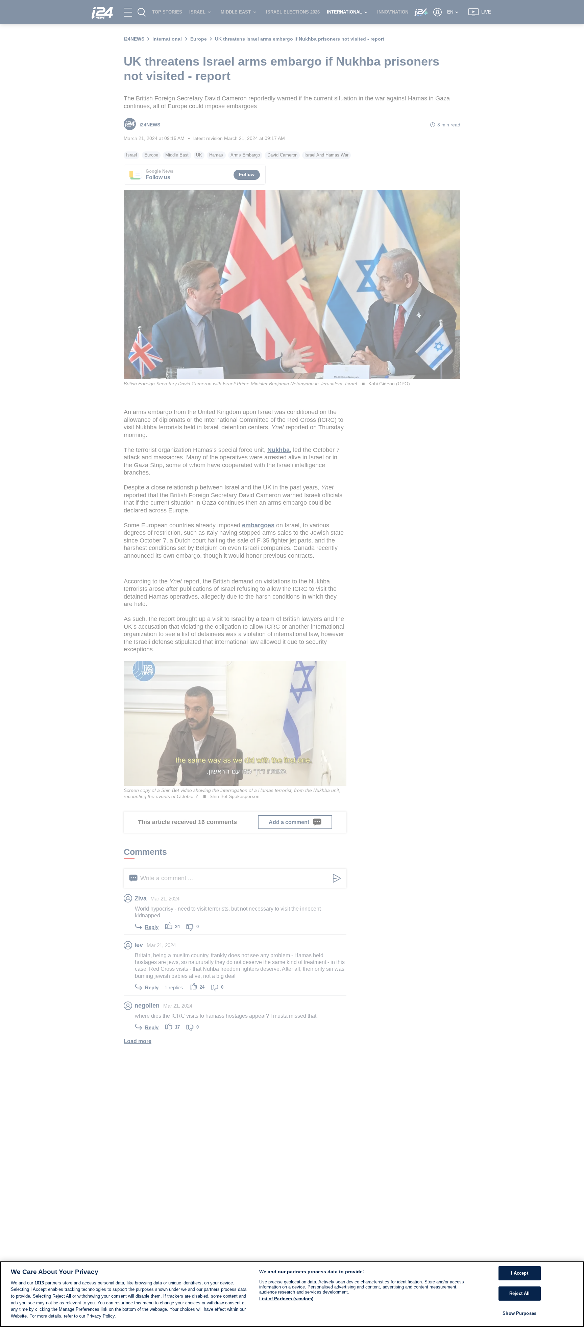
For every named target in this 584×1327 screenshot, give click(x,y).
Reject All (519, 1293)
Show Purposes (519, 1313)
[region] (292, 1294)
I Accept (519, 1273)
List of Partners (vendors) (286, 1298)
